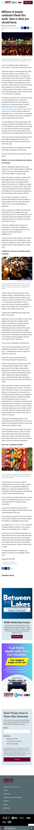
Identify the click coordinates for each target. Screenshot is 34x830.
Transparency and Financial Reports (12, 797)
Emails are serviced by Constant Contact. (17, 754)
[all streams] (32, 828)
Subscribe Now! (17, 636)
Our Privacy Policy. (21, 754)
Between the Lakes (12, 739)
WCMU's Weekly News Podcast (17, 622)
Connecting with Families (14, 741)
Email (5, 727)
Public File (5, 801)
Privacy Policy (6, 793)
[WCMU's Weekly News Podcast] (17, 603)
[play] (2, 828)
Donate (28, 2)
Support (5, 804)
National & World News (9, 563)
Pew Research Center (17, 525)
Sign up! (17, 759)
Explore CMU (6, 808)
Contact (5, 790)
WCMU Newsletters (12, 744)
